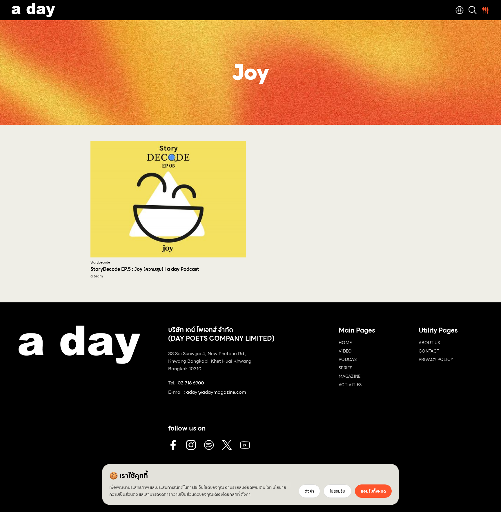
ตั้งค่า (246, 494)
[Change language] (459, 10)
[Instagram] (191, 445)
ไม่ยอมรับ (337, 491)
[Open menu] (485, 10)
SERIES (345, 368)
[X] (227, 445)
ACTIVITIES (350, 385)
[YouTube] (245, 445)
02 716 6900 (191, 382)
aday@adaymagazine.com (216, 392)
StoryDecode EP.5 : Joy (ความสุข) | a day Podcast (144, 269)
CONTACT (429, 351)
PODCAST (349, 359)
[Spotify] (209, 445)
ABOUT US (429, 342)
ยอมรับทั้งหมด (373, 491)
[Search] (473, 10)
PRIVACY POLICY (436, 359)
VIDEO (345, 351)
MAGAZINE (350, 376)
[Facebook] (173, 445)
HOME (345, 342)
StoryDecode (100, 262)
